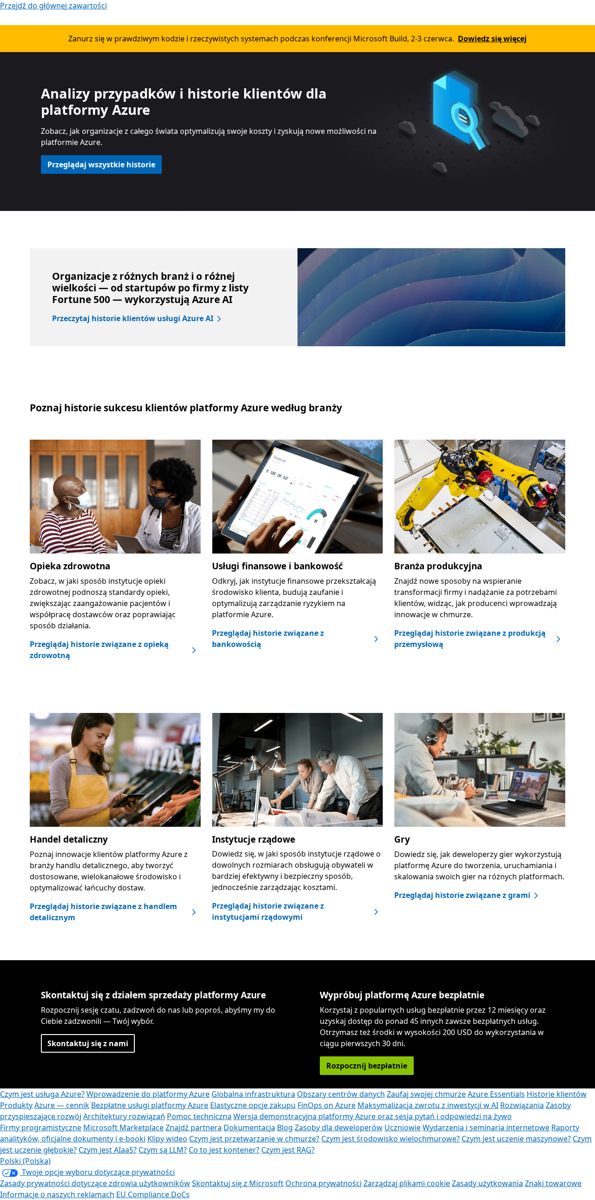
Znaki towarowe (553, 1183)
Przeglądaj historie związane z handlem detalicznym (103, 912)
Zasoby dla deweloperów (339, 1127)
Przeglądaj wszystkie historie (101, 164)
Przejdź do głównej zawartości (53, 5)
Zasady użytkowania (487, 1183)
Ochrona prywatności (323, 1183)
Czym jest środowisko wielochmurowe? (390, 1139)
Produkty (16, 1105)
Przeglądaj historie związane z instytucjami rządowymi (268, 911)
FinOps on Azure (327, 1105)
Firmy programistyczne (40, 1127)
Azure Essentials (496, 1094)
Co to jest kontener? (224, 1150)
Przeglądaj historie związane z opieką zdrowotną (99, 649)
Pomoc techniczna (199, 1116)
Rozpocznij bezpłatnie (366, 1066)
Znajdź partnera (193, 1127)
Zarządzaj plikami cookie (407, 1183)
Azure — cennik (61, 1105)
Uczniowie (402, 1127)
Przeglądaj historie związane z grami (462, 895)
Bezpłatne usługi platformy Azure (149, 1105)
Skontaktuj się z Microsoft (238, 1183)
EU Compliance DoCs (153, 1194)
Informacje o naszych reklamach (57, 1194)
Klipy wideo (167, 1139)
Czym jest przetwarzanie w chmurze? (254, 1139)
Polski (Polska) (25, 1161)
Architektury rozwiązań (124, 1116)
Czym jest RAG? (288, 1150)
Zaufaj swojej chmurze (426, 1094)
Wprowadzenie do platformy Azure (148, 1094)
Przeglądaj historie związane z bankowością (268, 638)
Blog (285, 1127)
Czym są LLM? (163, 1150)
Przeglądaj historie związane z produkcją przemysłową (470, 638)
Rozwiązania (522, 1105)
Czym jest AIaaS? (108, 1150)
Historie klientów (557, 1094)
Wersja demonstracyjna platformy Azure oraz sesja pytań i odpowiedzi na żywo (372, 1116)
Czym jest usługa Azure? (42, 1094)
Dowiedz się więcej (492, 38)
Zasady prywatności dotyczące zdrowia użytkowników (95, 1183)
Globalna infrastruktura (253, 1094)
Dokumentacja (249, 1127)
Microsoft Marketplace (123, 1127)
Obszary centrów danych (341, 1094)
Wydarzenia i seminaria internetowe (486, 1127)
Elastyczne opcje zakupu (253, 1105)
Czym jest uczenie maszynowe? (516, 1139)
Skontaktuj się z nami (87, 1043)
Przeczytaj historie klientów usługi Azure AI (132, 318)
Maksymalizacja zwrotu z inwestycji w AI (427, 1105)
